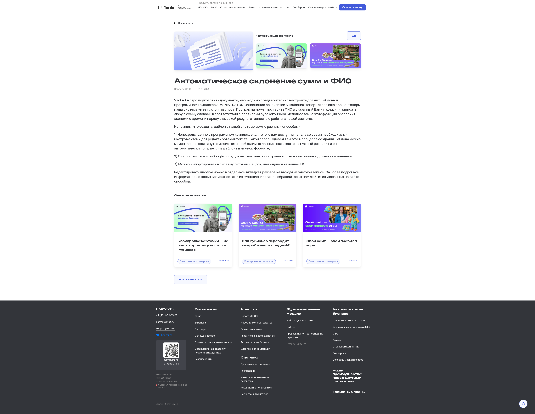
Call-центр (293, 327)
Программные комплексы (255, 364)
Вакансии (200, 322)
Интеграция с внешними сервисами (255, 379)
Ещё (354, 35)
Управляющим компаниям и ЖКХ (351, 327)
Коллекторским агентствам (349, 320)
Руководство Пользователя (257, 387)
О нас (198, 316)
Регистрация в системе (254, 394)
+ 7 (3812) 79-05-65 (166, 315)
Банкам (337, 340)
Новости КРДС (249, 316)
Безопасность (203, 359)
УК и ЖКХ (203, 7)
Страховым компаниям (346, 346)
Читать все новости (190, 279)
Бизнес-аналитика (251, 329)
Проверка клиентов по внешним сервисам (305, 335)
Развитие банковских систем (258, 335)
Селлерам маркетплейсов (348, 359)
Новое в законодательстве (256, 322)
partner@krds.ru (165, 322)
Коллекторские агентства (274, 7)
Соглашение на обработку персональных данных (210, 350)
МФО (214, 7)
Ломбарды (299, 7)
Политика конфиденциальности (213, 342)
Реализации (248, 370)
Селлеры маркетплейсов (322, 7)
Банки (252, 7)
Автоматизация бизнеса (255, 342)
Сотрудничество (205, 335)
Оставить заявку (352, 7)
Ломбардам (339, 353)
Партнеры (200, 329)
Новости (249, 309)
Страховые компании (232, 7)
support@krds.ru (165, 328)
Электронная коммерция (255, 348)
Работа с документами (300, 320)
